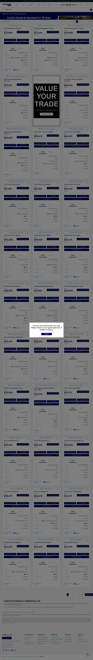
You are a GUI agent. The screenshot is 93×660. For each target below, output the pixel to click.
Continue (46, 334)
